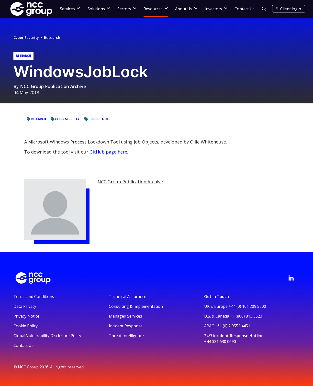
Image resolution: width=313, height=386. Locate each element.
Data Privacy (24, 306)
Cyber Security (26, 37)
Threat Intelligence (126, 335)
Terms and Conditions (33, 296)
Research (52, 37)
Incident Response (126, 326)
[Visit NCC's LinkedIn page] (291, 278)
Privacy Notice (26, 316)
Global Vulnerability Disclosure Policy (47, 335)
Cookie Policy (25, 326)
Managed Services (125, 316)
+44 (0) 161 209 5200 (247, 306)
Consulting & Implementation (136, 306)
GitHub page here (108, 152)
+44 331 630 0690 (220, 341)
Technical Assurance (127, 296)
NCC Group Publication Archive (53, 86)
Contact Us (245, 8)
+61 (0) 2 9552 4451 (232, 326)
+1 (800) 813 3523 (246, 316)
